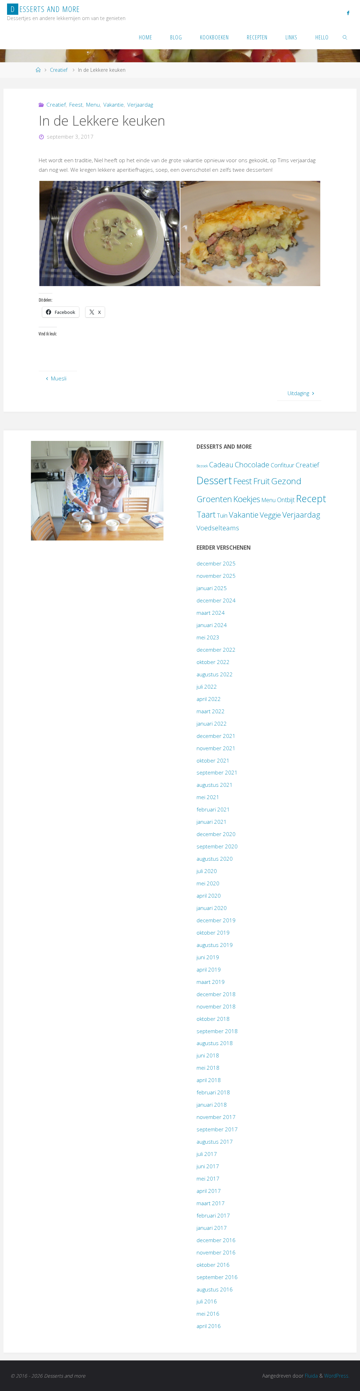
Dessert (214, 480)
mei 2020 (208, 883)
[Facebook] (348, 12)
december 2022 (216, 649)
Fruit (261, 481)
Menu (93, 104)
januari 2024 (212, 624)
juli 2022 (207, 686)
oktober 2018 (213, 1018)
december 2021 (216, 735)
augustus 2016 (215, 1289)
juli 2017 (207, 1153)
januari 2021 (212, 821)
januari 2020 (212, 907)
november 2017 (216, 1116)
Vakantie (113, 104)
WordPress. (336, 1375)
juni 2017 (208, 1166)
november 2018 (216, 1006)
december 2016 (216, 1240)
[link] (345, 37)
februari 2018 (213, 1092)
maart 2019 (211, 981)
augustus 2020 (215, 858)
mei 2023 (208, 637)
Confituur (282, 465)
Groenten (214, 499)
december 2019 (216, 920)
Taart (206, 514)
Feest (76, 104)
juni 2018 (208, 1055)
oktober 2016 (213, 1264)
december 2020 (216, 833)
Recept (311, 498)
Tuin (222, 515)
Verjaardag (140, 104)
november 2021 (216, 748)
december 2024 (216, 600)
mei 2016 (208, 1313)
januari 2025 (212, 588)
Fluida (310, 1375)
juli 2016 (207, 1301)
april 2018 (209, 1079)
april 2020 (209, 895)
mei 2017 (208, 1178)
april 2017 (209, 1190)
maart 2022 (211, 711)
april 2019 (209, 969)
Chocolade (252, 464)
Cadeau (221, 464)
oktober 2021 (213, 760)
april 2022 (209, 698)
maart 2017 (211, 1203)
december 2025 (216, 563)
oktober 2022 (213, 661)
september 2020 (217, 846)
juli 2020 (207, 870)
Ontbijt (286, 499)
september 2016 (217, 1277)
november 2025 (216, 575)
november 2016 (216, 1252)
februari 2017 (213, 1215)
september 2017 (217, 1129)
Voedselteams (218, 527)
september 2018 (217, 1031)
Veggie (270, 515)
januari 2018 (212, 1104)
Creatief (59, 70)
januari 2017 (212, 1227)
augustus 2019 (215, 944)
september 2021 (217, 772)
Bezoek (202, 465)
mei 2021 (208, 797)
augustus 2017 (215, 1141)
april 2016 (209, 1325)
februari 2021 (213, 809)
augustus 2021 (215, 784)
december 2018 (216, 994)
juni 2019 (208, 957)
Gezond (286, 481)
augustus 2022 (215, 674)
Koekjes (246, 499)
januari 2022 (212, 723)
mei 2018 (208, 1067)
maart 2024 (211, 612)
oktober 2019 (213, 932)
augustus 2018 (215, 1043)
